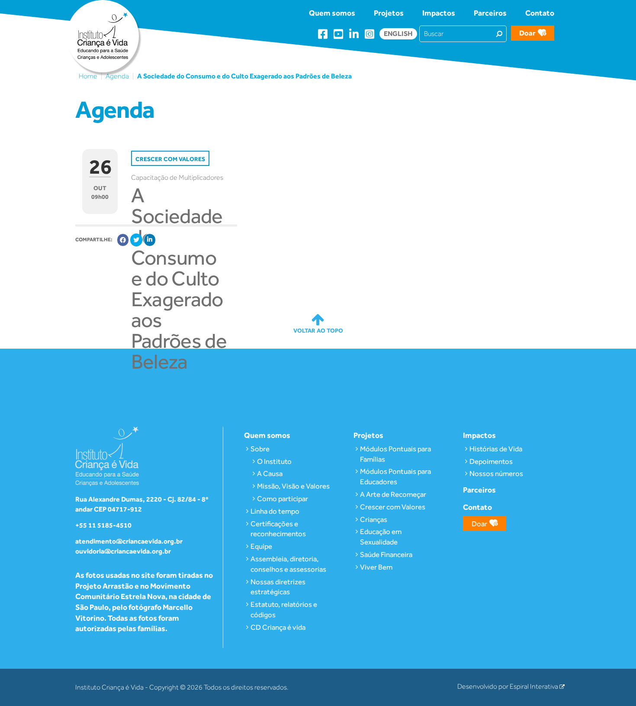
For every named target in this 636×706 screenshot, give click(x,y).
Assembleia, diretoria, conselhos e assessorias (288, 563)
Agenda (117, 76)
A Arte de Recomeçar (393, 494)
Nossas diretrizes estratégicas (278, 586)
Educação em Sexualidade (381, 536)
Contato (539, 12)
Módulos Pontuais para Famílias (395, 453)
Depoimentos (491, 461)
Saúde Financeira (386, 554)
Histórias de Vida (495, 448)
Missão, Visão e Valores (293, 486)
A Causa (270, 473)
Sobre (260, 448)
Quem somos (332, 12)
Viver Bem (376, 567)
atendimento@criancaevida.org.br (129, 541)
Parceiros (490, 12)
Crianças (373, 519)
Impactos (438, 12)
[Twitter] (136, 239)
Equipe (261, 546)
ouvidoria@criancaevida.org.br (123, 551)
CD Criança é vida (278, 627)
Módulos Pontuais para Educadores (395, 476)
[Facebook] (123, 239)
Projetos (389, 12)
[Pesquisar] (499, 33)
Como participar (282, 498)
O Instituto (274, 461)
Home (88, 76)
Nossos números (496, 473)
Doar (527, 33)
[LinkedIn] (150, 239)
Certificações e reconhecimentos (278, 528)
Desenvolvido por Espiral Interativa (508, 686)
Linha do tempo (275, 511)
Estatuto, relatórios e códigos (284, 609)
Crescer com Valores (392, 506)
